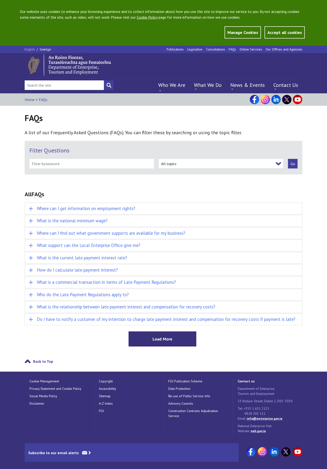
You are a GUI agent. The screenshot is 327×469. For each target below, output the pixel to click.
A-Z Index (106, 403)
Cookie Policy (147, 17)
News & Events (247, 85)
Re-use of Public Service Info (189, 396)
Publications (175, 49)
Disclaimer (36, 403)
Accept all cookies (284, 32)
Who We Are (171, 85)
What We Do (208, 85)
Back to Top (43, 361)
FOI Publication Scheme (185, 381)
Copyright (106, 381)
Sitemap (105, 396)
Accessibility (107, 388)
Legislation (195, 49)
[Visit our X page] (287, 99)
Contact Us (285, 85)
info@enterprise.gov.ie (264, 418)
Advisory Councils (180, 403)
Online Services (251, 49)
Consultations (215, 49)
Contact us (246, 381)
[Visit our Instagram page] (265, 99)
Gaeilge (45, 49)
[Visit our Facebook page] (254, 99)
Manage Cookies (242, 32)
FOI (101, 411)
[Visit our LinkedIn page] (276, 99)
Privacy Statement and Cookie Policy (55, 388)
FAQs (232, 49)
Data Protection (179, 388)
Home (29, 99)
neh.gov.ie (258, 431)
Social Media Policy (43, 396)
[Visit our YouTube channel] (297, 99)
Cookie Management (44, 381)
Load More (162, 339)
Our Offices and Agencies (284, 49)
